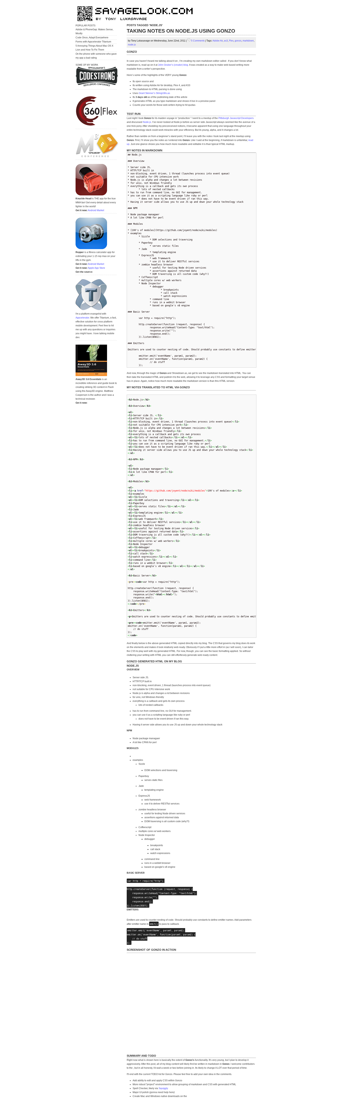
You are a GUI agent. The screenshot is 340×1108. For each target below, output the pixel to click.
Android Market (96, 210)
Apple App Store (96, 268)
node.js (132, 44)
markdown (248, 40)
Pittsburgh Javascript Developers (236, 118)
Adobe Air (218, 40)
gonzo (238, 40)
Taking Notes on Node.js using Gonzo (181, 31)
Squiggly (163, 1088)
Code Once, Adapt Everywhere (92, 37)
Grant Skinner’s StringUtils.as (154, 93)
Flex (231, 40)
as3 (226, 40)
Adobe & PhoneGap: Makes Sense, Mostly (94, 31)
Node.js (147, 122)
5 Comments (198, 40)
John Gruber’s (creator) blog (173, 64)
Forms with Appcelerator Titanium (93, 41)
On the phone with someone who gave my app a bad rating (96, 55)
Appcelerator (82, 317)
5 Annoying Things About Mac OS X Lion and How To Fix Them (94, 47)
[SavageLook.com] (137, 22)
